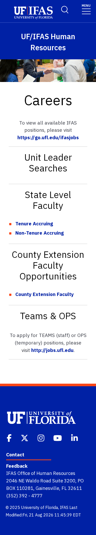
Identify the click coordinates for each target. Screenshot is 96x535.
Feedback (16, 466)
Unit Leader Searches (48, 162)
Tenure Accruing (34, 223)
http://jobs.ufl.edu (52, 350)
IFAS (64, 507)
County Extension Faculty (44, 294)
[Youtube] (58, 437)
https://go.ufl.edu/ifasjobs (48, 137)
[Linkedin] (75, 437)
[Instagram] (41, 437)
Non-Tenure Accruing (39, 232)
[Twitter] (25, 437)
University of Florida (39, 507)
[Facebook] (10, 437)
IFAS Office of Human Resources (40, 473)
